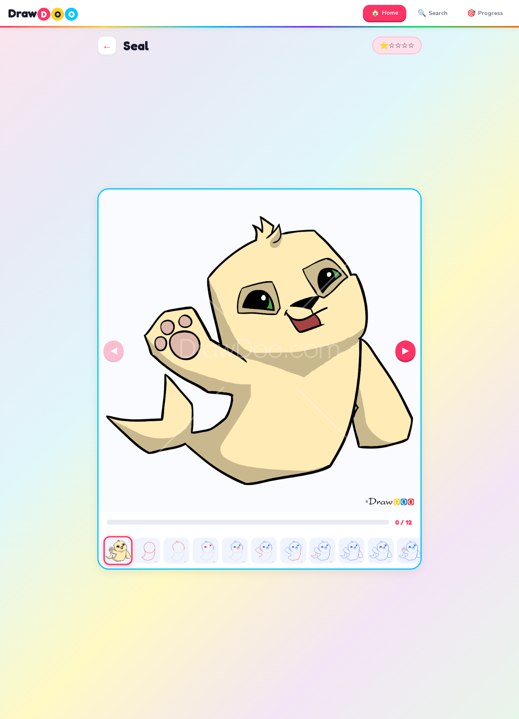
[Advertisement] (259, 122)
